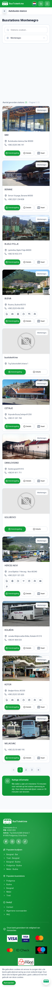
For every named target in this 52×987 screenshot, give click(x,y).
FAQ (8, 914)
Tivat (8, 895)
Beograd (10, 888)
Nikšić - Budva (12, 869)
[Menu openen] (47, 3)
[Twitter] (18, 841)
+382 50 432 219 (15, 254)
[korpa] (40, 3)
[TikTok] (25, 841)
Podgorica (10, 881)
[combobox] (26, 38)
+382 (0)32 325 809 (16, 694)
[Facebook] (6, 841)
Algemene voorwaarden (16, 911)
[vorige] (13, 770)
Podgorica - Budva (14, 865)
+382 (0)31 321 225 (16, 575)
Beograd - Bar (12, 854)
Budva (9, 884)
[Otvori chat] (46, 981)
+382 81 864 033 (15, 640)
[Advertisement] (26, 72)
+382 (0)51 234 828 (16, 199)
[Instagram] (12, 841)
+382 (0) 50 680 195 (16, 750)
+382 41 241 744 (15, 418)
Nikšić (8, 892)
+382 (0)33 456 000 (16, 308)
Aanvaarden (9, 983)
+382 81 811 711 (15, 473)
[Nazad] (4, 11)
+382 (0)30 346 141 (16, 145)
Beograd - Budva (13, 862)
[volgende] (38, 770)
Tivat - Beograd (12, 858)
